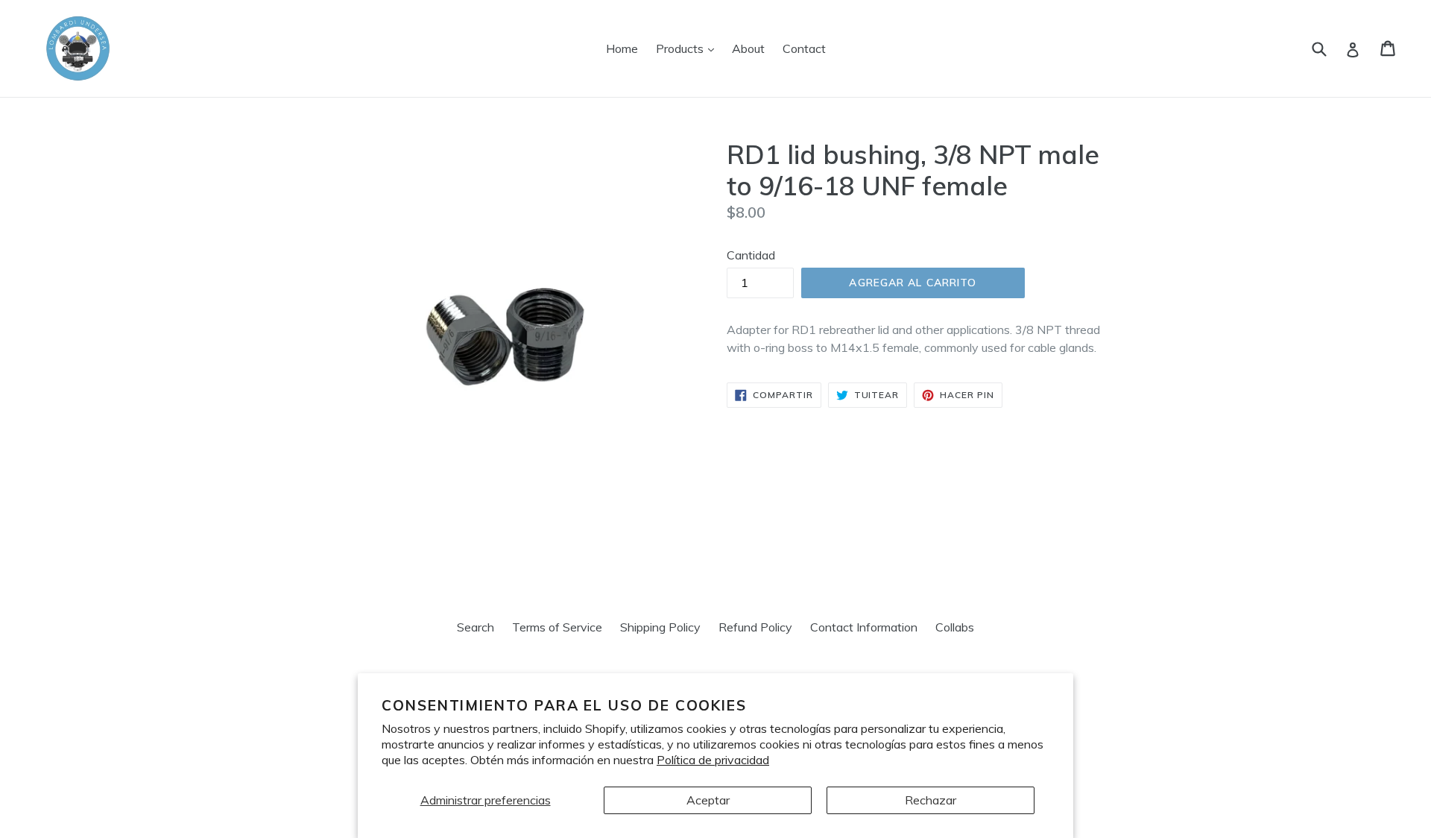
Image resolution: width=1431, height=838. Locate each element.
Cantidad (751, 255)
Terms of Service (557, 627)
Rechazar (930, 800)
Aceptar (708, 800)
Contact (804, 48)
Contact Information (863, 627)
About (748, 48)
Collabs (954, 627)
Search (475, 627)
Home (622, 48)
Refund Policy (755, 627)
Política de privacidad (713, 759)
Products (688, 48)
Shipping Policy (660, 627)
